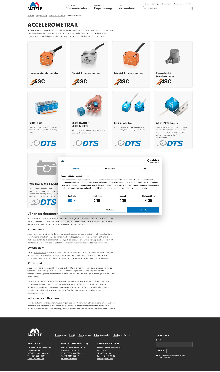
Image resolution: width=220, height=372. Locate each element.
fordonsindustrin (99, 243)
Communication (77, 7)
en (191, 4)
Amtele (31, 16)
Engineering (103, 7)
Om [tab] (144, 169)
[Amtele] (35, 6)
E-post (158, 340)
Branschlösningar (152, 4)
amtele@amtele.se (36, 359)
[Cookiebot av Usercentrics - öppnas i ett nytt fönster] (149, 161)
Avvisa (77, 210)
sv (189, 4)
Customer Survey (122, 335)
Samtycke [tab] (76, 169)
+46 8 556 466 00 (38, 356)
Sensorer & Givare (57, 16)
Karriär (72, 335)
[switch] (97, 200)
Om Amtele (166, 4)
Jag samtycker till (172, 356)
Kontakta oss (179, 4)
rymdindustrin (39, 252)
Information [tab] (110, 169)
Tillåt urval (110, 210)
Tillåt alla (143, 210)
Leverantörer (126, 7)
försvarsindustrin (35, 293)
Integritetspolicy (102, 335)
